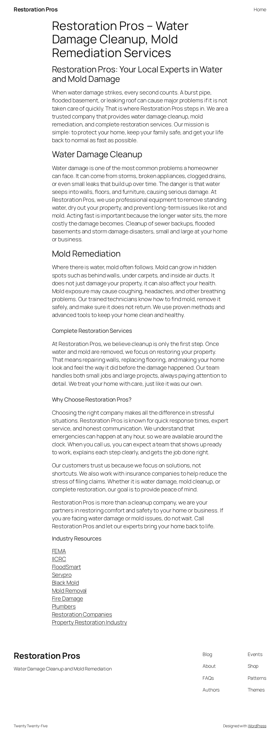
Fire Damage (67, 598)
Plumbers (64, 606)
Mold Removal (69, 590)
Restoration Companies (82, 614)
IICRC (59, 559)
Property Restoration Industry (89, 622)
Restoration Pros (35, 9)
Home (260, 9)
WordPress (257, 725)
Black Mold (65, 582)
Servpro (62, 574)
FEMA (59, 551)
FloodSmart (66, 567)
